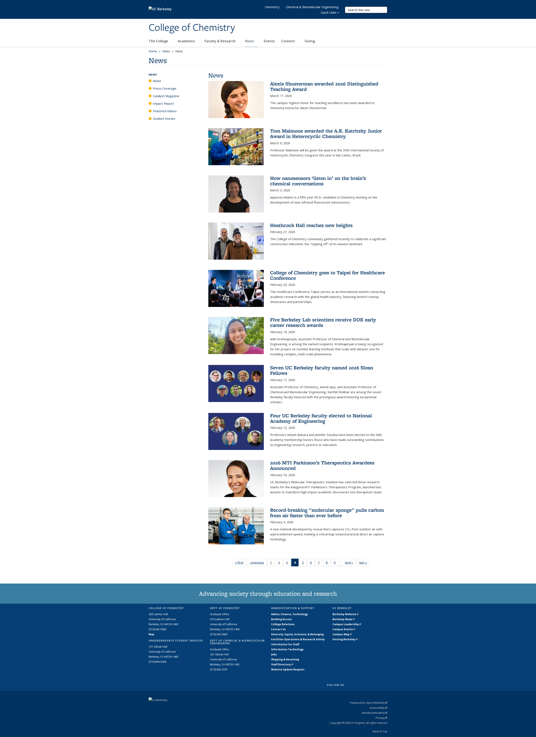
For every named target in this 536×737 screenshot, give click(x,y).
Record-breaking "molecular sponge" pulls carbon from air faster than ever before (327, 513)
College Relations (283, 624)
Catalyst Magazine (166, 96)
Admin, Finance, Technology (289, 614)
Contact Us (278, 629)
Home (153, 51)
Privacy (381, 718)
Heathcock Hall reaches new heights (311, 225)
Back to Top (380, 731)
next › (350, 562)
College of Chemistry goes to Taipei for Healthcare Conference (327, 275)
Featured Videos (165, 111)
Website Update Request (287, 669)
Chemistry (272, 7)
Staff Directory (282, 664)
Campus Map (342, 634)
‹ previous (258, 562)
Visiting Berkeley (345, 639)
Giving (310, 41)
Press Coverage (164, 88)
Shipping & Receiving (285, 659)
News (250, 41)
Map (151, 634)
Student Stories (164, 118)
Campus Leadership (346, 624)
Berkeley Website (345, 614)
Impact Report (163, 103)
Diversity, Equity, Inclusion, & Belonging (297, 634)
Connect (288, 41)
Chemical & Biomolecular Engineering (312, 7)
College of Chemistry (192, 28)
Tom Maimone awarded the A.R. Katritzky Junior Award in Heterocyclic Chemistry (326, 133)
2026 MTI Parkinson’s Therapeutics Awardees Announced (322, 465)
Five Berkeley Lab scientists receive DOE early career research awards (323, 322)
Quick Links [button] (328, 12)
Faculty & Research (220, 41)
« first (240, 562)
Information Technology (287, 649)
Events (269, 41)
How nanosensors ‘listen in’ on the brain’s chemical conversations (318, 181)
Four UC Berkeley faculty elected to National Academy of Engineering (321, 418)
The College (159, 41)
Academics (187, 41)
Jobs (274, 654)
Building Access (281, 619)
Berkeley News (343, 619)
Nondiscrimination (374, 713)
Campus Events (343, 629)
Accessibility (378, 708)
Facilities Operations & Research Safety (298, 639)
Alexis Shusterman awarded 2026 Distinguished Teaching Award (324, 86)
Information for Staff (285, 644)
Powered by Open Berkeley (368, 703)
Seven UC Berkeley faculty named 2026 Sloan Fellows (321, 370)
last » (364, 562)
